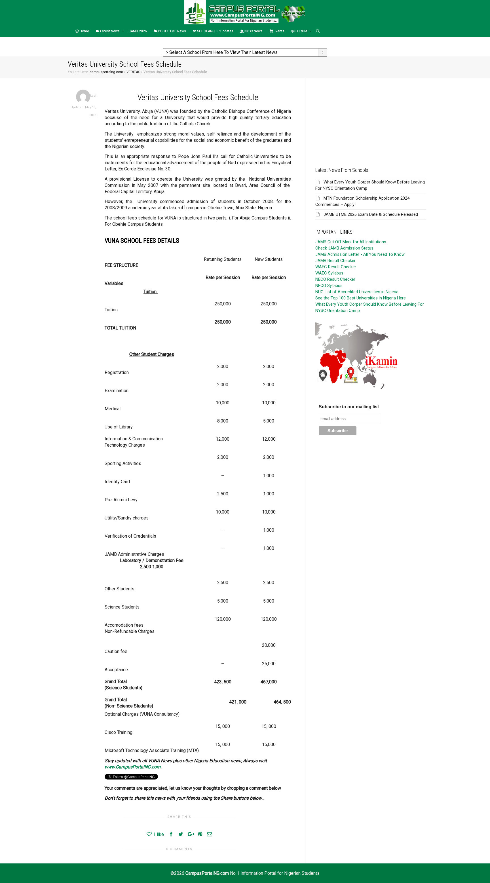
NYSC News (253, 31)
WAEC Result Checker (335, 266)
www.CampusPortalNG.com (132, 767)
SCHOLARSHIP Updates (214, 31)
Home (84, 31)
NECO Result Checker (335, 279)
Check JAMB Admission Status (344, 248)
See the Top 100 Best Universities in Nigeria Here (360, 298)
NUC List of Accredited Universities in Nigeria (356, 291)
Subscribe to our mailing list (349, 406)
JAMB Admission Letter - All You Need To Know (360, 254)
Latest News (110, 31)
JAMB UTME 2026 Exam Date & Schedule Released (371, 214)
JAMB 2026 (138, 31)
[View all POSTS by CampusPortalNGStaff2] (83, 96)
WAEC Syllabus (329, 273)
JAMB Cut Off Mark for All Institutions (350, 241)
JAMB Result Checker (335, 260)
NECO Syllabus (329, 285)
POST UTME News (171, 31)
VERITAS (133, 72)
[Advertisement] (370, 118)
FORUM (301, 31)
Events (278, 31)
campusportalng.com (106, 72)
